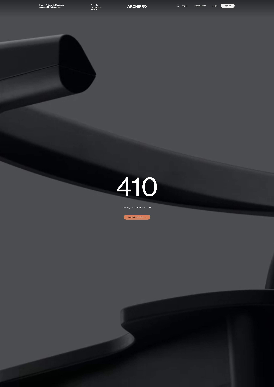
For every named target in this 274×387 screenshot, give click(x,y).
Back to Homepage (135, 217)
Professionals (55, 7)
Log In (214, 6)
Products (59, 5)
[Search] (178, 6)
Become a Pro (200, 6)
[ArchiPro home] (137, 6)
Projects (49, 5)
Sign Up (228, 6)
